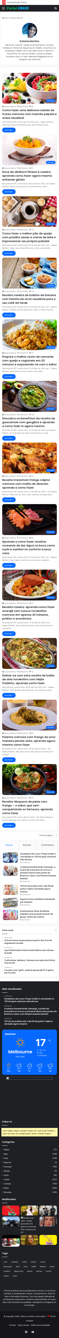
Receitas (7, 1192)
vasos (15, 1276)
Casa (6, 1158)
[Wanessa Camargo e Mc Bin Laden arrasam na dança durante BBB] (29, 1240)
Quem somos (23, 1325)
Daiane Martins (29, 41)
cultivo (42, 1262)
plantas (39, 1271)
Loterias (7, 1184)
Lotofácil (7, 1271)
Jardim (7, 1179)
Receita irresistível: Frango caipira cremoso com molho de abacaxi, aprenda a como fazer (26, 484)
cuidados (14, 1262)
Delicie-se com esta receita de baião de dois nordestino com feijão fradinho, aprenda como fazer (28, 679)
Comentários (47, 845)
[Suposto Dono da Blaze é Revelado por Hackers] (10, 903)
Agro (6, 1154)
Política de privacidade (40, 1325)
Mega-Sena (18, 1271)
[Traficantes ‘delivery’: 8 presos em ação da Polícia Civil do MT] (11, 1221)
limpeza (43, 1266)
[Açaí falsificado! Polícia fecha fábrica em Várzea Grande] (48, 1210)
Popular (9, 845)
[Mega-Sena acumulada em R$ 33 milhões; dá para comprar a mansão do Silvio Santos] (11, 1210)
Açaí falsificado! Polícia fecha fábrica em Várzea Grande (30, 2)
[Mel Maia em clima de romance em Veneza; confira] (48, 1221)
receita (48, 1271)
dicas (18, 1266)
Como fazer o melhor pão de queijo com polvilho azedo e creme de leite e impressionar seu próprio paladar (29, 237)
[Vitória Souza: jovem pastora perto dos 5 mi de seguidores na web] (29, 1210)
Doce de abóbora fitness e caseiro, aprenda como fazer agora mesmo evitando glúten (27, 176)
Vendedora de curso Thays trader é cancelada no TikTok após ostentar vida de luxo (38, 856)
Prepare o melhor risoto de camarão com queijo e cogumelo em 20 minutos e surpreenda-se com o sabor (29, 360)
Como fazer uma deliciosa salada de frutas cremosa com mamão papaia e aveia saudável (29, 114)
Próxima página (46, 835)
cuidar (24, 1262)
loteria (52, 1266)
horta (26, 1266)
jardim (33, 1266)
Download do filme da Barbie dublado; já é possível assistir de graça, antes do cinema (36, 914)
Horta (6, 1175)
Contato (12, 1325)
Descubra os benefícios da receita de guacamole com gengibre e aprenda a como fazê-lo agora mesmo (28, 422)
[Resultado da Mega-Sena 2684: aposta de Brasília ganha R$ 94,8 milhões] (11, 1241)
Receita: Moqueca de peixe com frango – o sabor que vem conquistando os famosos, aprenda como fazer (27, 807)
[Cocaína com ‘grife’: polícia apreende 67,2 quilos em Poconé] (29, 1225)
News (6, 1188)
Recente (27, 845)
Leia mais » (9, 130)
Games (7, 1171)
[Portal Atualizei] (18, 8)
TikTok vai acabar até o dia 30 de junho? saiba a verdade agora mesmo (37, 889)
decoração (8, 1266)
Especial (7, 1162)
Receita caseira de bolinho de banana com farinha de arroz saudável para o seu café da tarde (29, 299)
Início (6, 18)
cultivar (33, 1262)
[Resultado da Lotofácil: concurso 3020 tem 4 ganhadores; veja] (48, 1240)
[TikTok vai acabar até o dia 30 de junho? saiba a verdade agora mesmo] (10, 890)
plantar (30, 1271)
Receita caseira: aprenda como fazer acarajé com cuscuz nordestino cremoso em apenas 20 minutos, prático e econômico (28, 612)
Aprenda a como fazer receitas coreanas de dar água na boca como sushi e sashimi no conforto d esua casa (28, 547)
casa (5, 1262)
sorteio (6, 1276)
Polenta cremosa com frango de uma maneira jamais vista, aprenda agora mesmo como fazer (28, 741)
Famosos (8, 1167)
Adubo (6, 1150)
